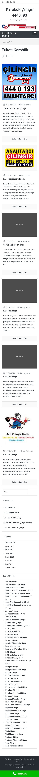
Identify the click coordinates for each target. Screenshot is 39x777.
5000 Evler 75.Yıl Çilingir (14, 587)
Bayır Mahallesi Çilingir (14, 631)
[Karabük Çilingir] (19, 428)
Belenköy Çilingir (12, 634)
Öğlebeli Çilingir (11, 708)
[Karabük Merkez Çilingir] (19, 82)
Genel (7, 664)
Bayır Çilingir (10, 629)
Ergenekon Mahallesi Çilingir (16, 649)
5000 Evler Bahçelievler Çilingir (17, 593)
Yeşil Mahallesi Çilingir (14, 746)
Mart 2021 (9, 550)
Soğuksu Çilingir (11, 719)
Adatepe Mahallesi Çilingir (15, 614)
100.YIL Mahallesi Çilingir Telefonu (19, 523)
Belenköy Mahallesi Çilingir (16, 637)
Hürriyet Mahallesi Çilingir (15, 670)
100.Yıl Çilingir (11, 582)
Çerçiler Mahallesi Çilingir (15, 643)
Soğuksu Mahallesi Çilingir (16, 722)
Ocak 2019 (9, 561)
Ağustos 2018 (10, 568)
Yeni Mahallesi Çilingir (14, 734)
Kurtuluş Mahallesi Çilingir (15, 699)
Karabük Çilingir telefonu (14, 179)
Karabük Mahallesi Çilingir (15, 681)
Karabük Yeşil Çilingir (13, 518)
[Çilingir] (19, 26)
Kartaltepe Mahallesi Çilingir (16, 687)
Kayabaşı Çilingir (12, 507)
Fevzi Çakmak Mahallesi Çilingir (18, 661)
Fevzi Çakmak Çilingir (14, 658)
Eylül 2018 (8, 564)
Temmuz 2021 (10, 543)
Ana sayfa (7, 42)
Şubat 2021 (9, 553)
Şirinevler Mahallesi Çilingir (16, 717)
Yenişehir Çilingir (12, 737)
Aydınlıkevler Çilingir (13, 623)
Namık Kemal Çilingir (13, 702)
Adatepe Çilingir (11, 611)
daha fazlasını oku (19, 139)
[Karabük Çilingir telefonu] (19, 158)
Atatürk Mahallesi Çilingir (15, 620)
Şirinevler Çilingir (12, 512)
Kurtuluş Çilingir (11, 696)
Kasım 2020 (9, 557)
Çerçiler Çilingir (11, 640)
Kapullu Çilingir (11, 673)
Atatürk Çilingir (11, 617)
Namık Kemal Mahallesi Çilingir (17, 705)
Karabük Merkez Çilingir (14, 108)
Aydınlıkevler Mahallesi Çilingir (17, 626)
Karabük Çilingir (10, 311)
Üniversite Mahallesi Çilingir (16, 728)
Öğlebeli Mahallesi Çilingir (15, 711)
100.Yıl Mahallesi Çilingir (13, 245)
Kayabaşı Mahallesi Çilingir (16, 693)
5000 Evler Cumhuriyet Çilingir (17, 602)
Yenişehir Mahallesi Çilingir (16, 740)
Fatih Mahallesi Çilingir (14, 655)
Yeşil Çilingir (10, 743)
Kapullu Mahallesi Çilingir (15, 675)
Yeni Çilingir (10, 731)
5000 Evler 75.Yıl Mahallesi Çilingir (19, 590)
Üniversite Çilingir (12, 725)
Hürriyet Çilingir (11, 667)
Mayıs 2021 (9, 546)
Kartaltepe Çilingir (12, 684)
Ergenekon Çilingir (12, 646)
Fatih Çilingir (10, 652)
